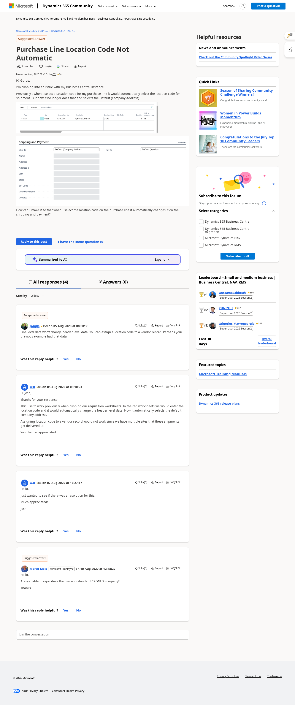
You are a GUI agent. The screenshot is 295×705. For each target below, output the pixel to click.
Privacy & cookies (228, 676)
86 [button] (60, 74)
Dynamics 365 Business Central (227, 221)
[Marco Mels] (24, 569)
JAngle (35, 326)
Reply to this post (34, 241)
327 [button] (260, 323)
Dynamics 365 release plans (219, 403)
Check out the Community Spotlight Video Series (235, 57)
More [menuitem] (148, 6)
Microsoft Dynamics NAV (222, 238)
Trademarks (274, 676)
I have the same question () (81, 241)
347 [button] (239, 307)
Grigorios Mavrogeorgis (236, 324)
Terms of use (253, 676)
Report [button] (82, 66)
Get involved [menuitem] (106, 6)
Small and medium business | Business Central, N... (92, 19)
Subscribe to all (237, 256)
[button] (228, 6)
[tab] (48, 283)
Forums (54, 19)
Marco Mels (38, 569)
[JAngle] (24, 326)
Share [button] (64, 66)
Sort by (21, 296)
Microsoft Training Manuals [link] (223, 374)
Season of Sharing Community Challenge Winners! (246, 92)
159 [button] (45, 326)
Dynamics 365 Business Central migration (227, 230)
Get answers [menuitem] (130, 6)
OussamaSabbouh (232, 293)
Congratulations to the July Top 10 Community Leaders (247, 139)
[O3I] (24, 387)
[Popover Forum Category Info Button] (264, 203)
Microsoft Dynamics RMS (223, 245)
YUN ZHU (226, 308)
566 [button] (252, 292)
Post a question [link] (268, 6)
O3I (54, 74)
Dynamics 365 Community (68, 5)
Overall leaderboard (267, 341)
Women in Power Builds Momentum (240, 115)
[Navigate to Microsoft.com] (21, 5)
